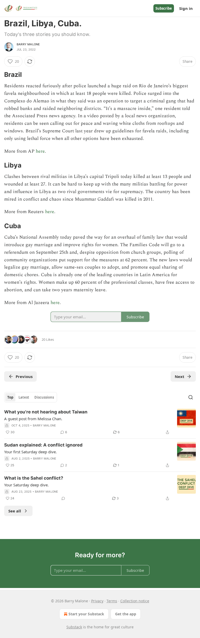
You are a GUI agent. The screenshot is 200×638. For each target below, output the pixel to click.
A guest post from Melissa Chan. (33, 418)
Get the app (125, 613)
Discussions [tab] (44, 397)
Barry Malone (28, 44)
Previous (24, 376)
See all (14, 510)
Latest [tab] (23, 397)
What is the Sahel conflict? (33, 478)
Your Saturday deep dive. (26, 484)
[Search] (190, 397)
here (40, 151)
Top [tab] (10, 397)
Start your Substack (86, 613)
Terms (112, 600)
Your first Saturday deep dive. (30, 451)
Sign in (186, 8)
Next (179, 376)
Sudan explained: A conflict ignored (43, 445)
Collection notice (134, 600)
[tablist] (30, 397)
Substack (74, 626)
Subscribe (163, 8)
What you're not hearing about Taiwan (46, 411)
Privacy (97, 600)
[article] (100, 422)
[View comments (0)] (63, 498)
